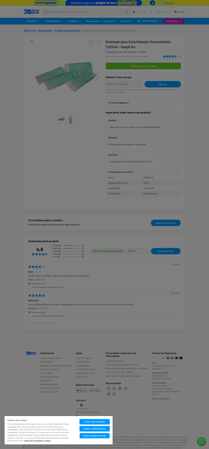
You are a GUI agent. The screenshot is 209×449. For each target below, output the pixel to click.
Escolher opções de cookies (94, 435)
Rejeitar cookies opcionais (94, 429)
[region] (59, 430)
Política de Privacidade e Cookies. (37, 440)
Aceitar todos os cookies (94, 422)
